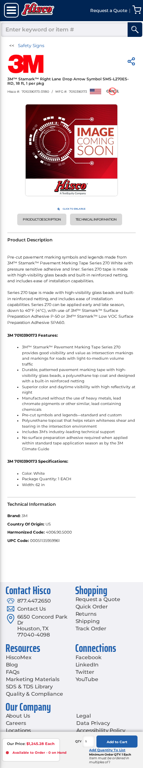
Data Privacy (93, 723)
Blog (12, 665)
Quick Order (92, 607)
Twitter (85, 672)
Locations (18, 730)
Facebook (89, 657)
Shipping (88, 621)
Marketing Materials (32, 679)
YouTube (87, 679)
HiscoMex (19, 657)
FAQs (12, 672)
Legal (83, 716)
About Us (18, 716)
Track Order (91, 628)
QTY (78, 741)
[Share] (131, 62)
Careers (16, 723)
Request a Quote (98, 599)
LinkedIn (87, 665)
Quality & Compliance (34, 694)
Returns (86, 614)
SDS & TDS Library (29, 686)
